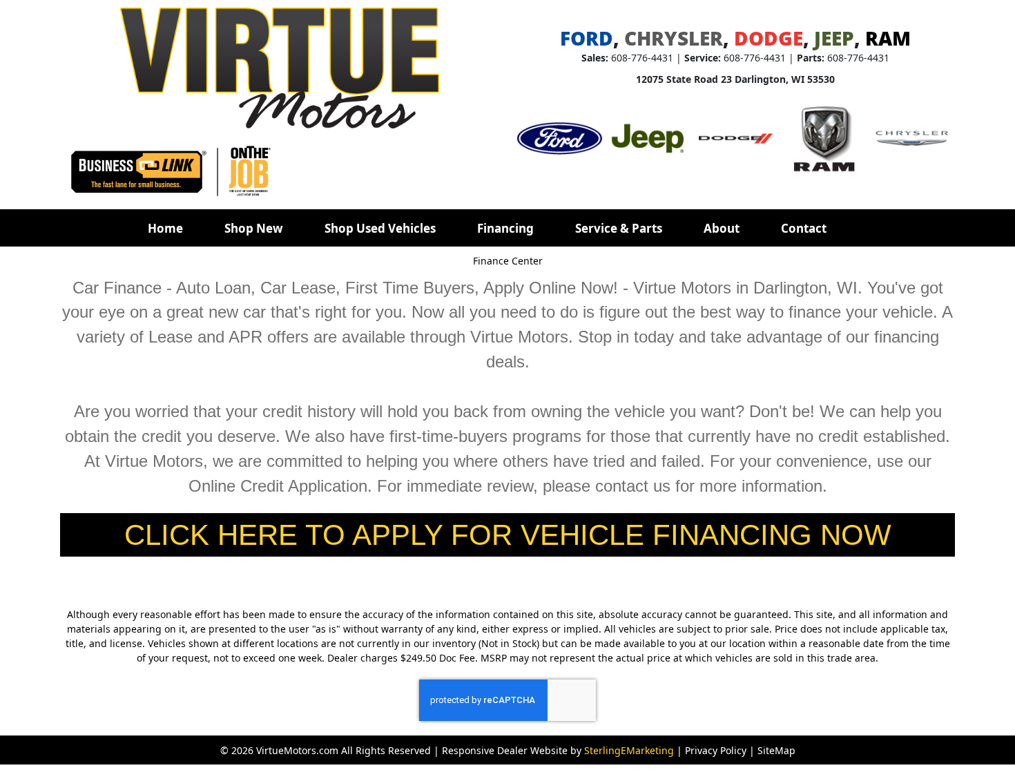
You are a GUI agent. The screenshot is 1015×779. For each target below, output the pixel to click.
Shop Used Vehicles (380, 228)
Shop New (253, 228)
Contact (803, 228)
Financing (505, 228)
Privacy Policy (715, 750)
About (722, 228)
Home (165, 228)
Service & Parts (618, 228)
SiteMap (776, 750)
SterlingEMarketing (629, 750)
